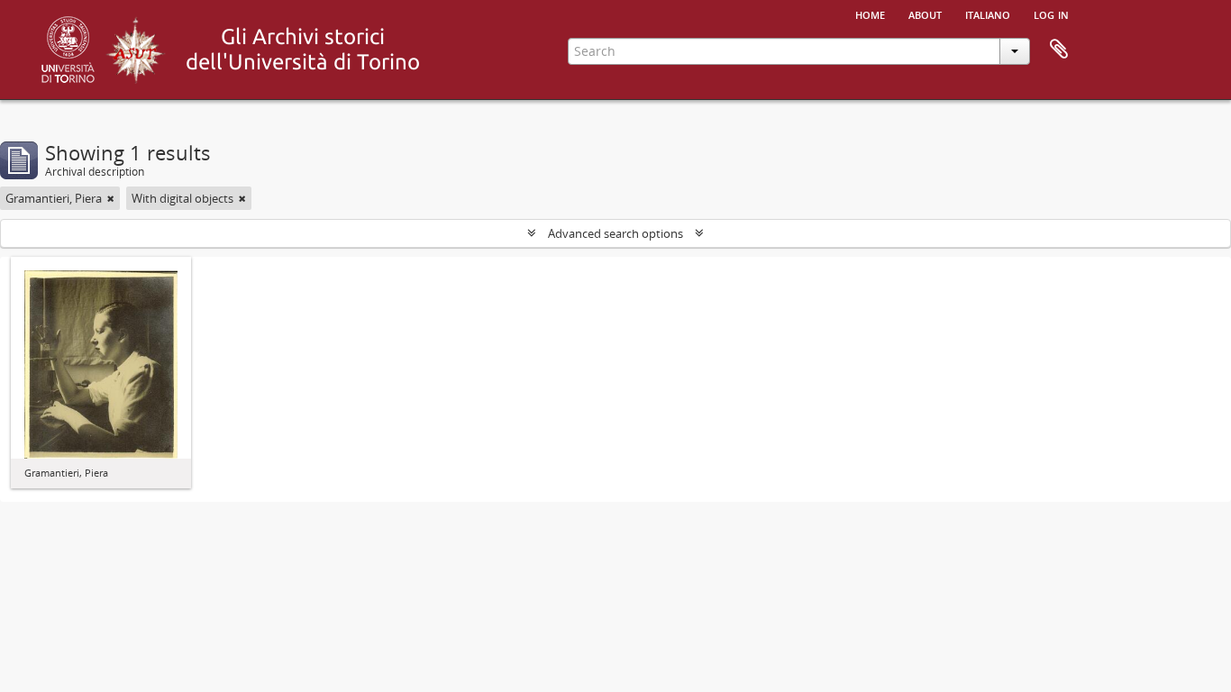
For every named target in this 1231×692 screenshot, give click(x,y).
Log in (1051, 13)
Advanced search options (615, 233)
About (925, 13)
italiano (987, 13)
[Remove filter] (110, 198)
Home (870, 13)
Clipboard (1058, 49)
